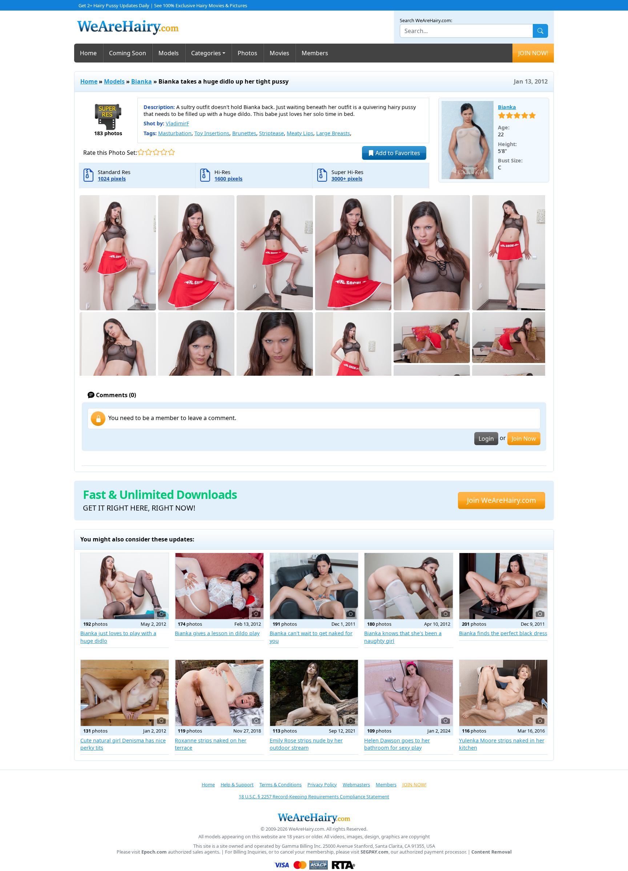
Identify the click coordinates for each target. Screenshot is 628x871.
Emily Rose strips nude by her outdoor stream (306, 744)
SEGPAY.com (375, 852)
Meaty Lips (300, 133)
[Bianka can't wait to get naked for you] (314, 586)
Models (168, 53)
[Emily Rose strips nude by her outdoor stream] (314, 693)
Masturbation (175, 133)
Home (88, 53)
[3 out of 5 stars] (156, 152)
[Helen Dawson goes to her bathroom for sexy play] (408, 693)
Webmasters (356, 784)
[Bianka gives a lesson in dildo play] (219, 586)
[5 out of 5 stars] (171, 152)
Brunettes (244, 133)
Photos (247, 53)
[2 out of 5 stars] (148, 152)
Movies (279, 53)
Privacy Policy (322, 784)
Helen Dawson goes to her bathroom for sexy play (397, 744)
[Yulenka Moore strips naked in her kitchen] (503, 693)
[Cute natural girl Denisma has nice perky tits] (124, 693)
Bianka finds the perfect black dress (503, 633)
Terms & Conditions (280, 784)
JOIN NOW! (533, 53)
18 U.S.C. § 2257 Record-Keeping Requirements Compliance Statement (314, 796)
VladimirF (177, 123)
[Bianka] (468, 140)
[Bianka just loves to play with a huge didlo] (124, 586)
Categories (206, 53)
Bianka (141, 81)
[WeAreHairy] (314, 818)
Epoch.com (154, 852)
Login (486, 439)
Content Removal (491, 852)
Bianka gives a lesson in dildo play (217, 633)
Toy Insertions (211, 133)
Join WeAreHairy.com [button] (501, 500)
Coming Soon (127, 53)
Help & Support (237, 784)
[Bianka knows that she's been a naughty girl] (408, 586)
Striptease (271, 133)
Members (315, 53)
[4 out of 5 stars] (164, 152)
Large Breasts (333, 133)
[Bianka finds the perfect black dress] (503, 586)
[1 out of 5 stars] (141, 152)
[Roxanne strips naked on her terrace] (219, 693)
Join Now (524, 439)
